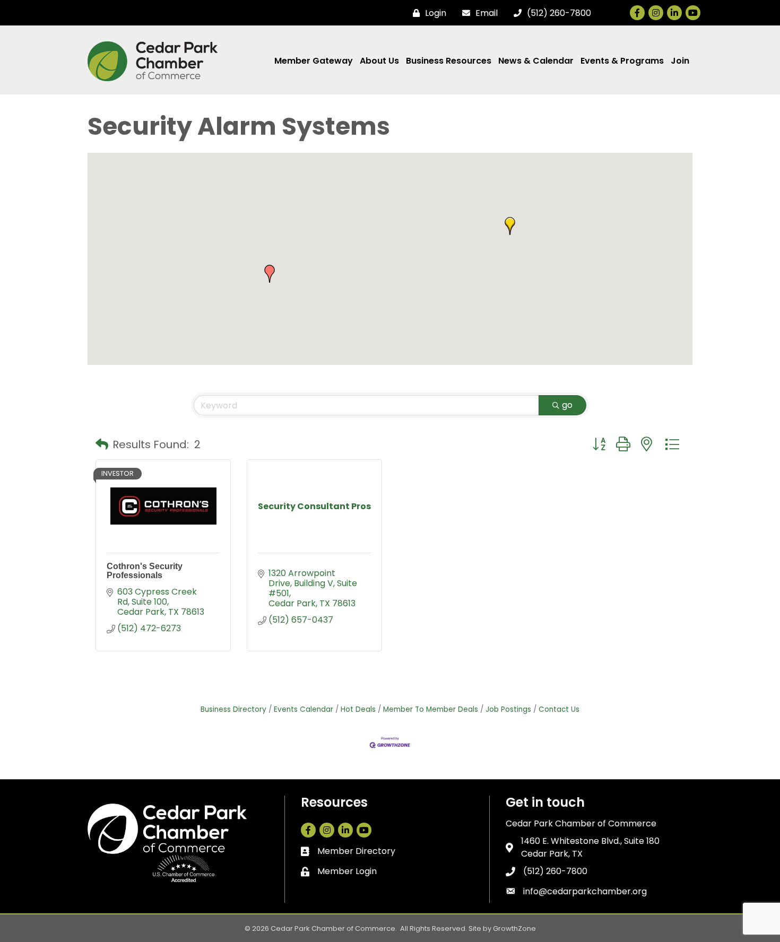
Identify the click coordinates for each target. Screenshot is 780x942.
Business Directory (233, 709)
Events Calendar (303, 709)
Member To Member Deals (430, 709)
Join (680, 61)
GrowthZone (514, 928)
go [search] (567, 405)
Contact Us (559, 709)
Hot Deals (358, 709)
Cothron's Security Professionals (145, 571)
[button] (269, 274)
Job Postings (508, 709)
